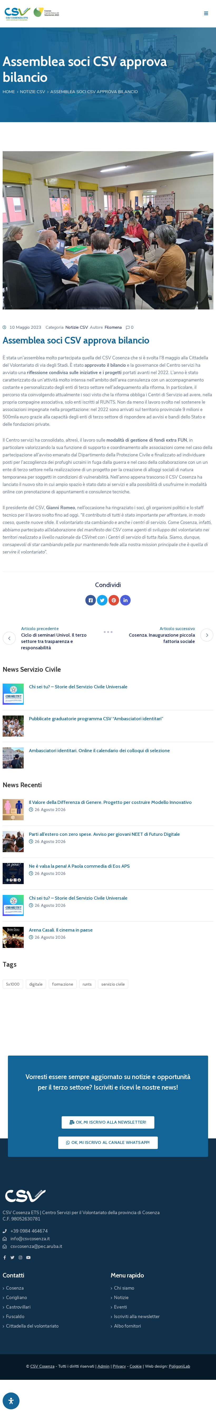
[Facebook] (90, 600)
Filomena (113, 327)
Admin (103, 1366)
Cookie (136, 1366)
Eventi (120, 1307)
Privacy (119, 1366)
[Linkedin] (125, 600)
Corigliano (16, 1298)
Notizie (121, 1298)
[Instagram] (20, 1258)
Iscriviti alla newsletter (137, 1317)
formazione (62, 984)
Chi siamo (124, 1288)
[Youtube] (28, 1258)
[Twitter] (102, 600)
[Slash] (108, 631)
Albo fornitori (127, 1326)
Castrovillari (18, 1307)
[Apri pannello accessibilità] (11, 1400)
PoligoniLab (179, 1366)
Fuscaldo (15, 1317)
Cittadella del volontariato (32, 1326)
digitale (36, 984)
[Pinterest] (114, 600)
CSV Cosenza (42, 1366)
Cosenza (15, 1288)
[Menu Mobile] (206, 13)
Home (9, 92)
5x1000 (13, 984)
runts (87, 984)
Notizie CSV (32, 92)
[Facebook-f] (5, 1258)
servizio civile (113, 984)
